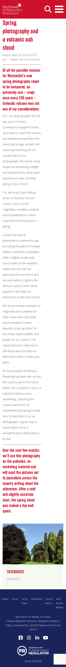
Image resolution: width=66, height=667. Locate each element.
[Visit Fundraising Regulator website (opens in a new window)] (33, 650)
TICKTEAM (37, 661)
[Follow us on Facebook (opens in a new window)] (21, 638)
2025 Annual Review (59, 603)
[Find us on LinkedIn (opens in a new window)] (37, 638)
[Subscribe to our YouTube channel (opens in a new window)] (45, 638)
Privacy (15, 598)
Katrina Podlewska (29, 59)
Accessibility (36, 598)
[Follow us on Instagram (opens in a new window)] (29, 638)
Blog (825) (13, 579)
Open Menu (59, 9)
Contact (5, 598)
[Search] (48, 9)
